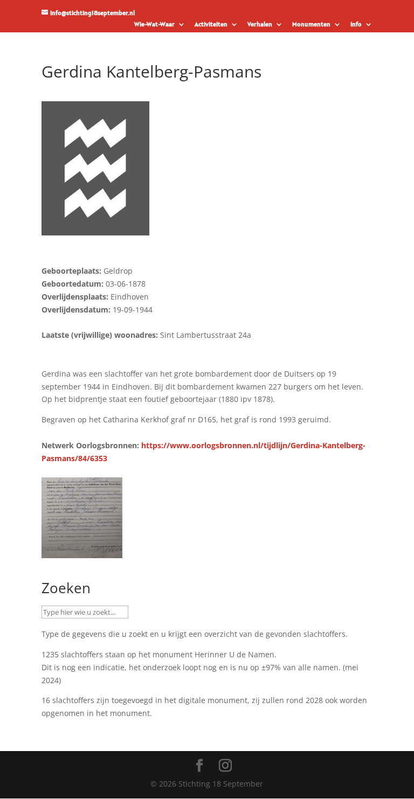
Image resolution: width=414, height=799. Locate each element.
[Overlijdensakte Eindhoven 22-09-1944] (82, 551)
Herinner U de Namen (234, 654)
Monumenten (311, 24)
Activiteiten (211, 24)
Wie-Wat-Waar (154, 24)
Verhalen (259, 24)
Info (356, 24)
